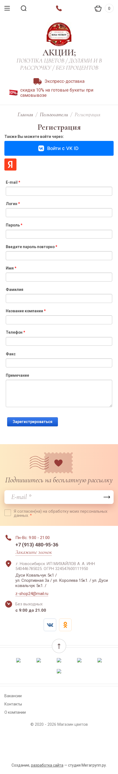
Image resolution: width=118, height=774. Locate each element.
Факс (11, 354)
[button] (59, 646)
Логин (13, 204)
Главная (25, 114)
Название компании (26, 311)
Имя (11, 268)
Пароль (14, 225)
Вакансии (13, 696)
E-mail (13, 182)
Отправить (107, 497)
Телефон (15, 332)
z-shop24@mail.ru (31, 593)
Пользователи (54, 114)
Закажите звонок (33, 552)
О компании (15, 712)
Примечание (17, 375)
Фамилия (14, 289)
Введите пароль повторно (31, 247)
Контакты (13, 704)
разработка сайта (47, 765)
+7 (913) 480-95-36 (36, 545)
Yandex (10, 164)
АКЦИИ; (59, 52)
